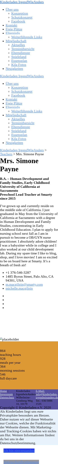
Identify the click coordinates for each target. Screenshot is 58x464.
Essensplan (19, 61)
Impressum (6, 394)
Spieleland (18, 57)
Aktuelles (18, 45)
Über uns (12, 9)
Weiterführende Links (26, 37)
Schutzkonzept (21, 17)
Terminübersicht (22, 49)
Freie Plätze (14, 29)
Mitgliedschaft (16, 41)
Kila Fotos (18, 64)
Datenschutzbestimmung (21, 462)
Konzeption (19, 13)
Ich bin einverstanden (19, 450)
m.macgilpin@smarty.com (24, 284)
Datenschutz (7, 397)
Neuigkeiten (14, 68)
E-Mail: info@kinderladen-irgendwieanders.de (47, 394)
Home (3, 390)
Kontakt (11, 25)
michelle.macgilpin (19, 288)
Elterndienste (20, 53)
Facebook (18, 21)
